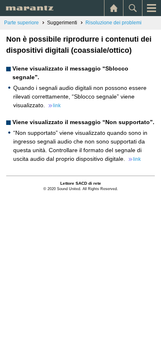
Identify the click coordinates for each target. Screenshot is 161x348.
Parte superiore (21, 23)
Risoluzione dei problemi (113, 23)
